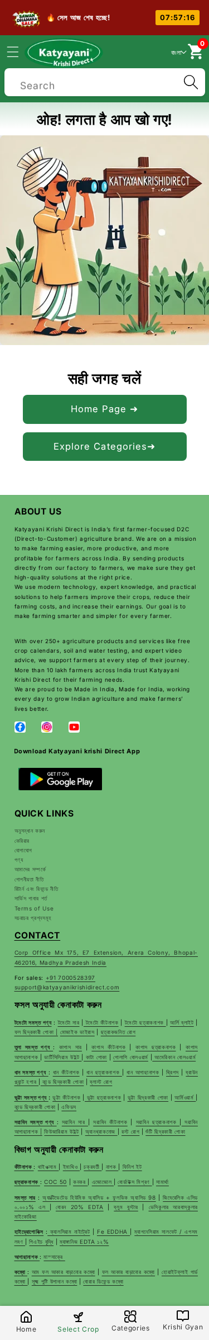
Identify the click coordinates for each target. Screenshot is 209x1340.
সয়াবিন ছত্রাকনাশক (157, 1122)
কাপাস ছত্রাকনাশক (155, 1047)
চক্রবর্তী (92, 1166)
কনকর (80, 1181)
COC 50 (55, 1181)
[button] (19, 51)
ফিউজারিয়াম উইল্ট (61, 1131)
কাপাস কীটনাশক (108, 1047)
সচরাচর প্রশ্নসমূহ (33, 917)
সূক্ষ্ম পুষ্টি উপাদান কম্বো (54, 1281)
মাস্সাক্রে (54, 1256)
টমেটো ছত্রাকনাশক (145, 1022)
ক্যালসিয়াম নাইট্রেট (68, 1231)
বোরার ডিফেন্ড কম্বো (103, 1281)
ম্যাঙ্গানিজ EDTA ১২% (84, 1241)
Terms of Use (34, 908)
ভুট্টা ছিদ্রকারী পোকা (148, 1097)
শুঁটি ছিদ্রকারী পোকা (165, 1131)
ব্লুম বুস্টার (126, 1207)
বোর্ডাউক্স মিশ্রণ (135, 1181)
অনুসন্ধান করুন (30, 830)
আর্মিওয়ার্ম (185, 1097)
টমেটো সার (69, 1022)
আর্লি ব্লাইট (182, 1022)
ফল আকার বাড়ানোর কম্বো (128, 1271)
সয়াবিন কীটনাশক (110, 1122)
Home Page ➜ (104, 408)
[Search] (190, 82)
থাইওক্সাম (48, 1166)
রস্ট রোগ (130, 1131)
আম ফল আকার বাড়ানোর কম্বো (63, 1271)
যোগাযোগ (23, 850)
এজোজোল (103, 1181)
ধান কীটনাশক (66, 1072)
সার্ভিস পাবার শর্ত (31, 898)
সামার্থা (162, 1181)
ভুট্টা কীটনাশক (66, 1097)
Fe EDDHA (113, 1231)
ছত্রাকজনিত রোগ (118, 1031)
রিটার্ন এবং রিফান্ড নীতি (36, 888)
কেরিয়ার (22, 840)
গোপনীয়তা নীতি (29, 879)
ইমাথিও (71, 1166)
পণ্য (18, 859)
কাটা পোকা (95, 1057)
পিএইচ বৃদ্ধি (41, 1241)
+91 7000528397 (70, 977)
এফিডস (68, 1106)
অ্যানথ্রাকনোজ (101, 1131)
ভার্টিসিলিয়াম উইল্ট (62, 1057)
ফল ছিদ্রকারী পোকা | (36, 1031)
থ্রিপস (172, 1072)
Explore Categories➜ (105, 446)
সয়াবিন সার (75, 1122)
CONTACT (37, 935)
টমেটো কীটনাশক (101, 1022)
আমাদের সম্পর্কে (30, 869)
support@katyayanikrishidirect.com (67, 987)
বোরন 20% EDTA (80, 1207)
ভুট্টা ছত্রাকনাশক (103, 1097)
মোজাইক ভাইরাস (77, 1031)
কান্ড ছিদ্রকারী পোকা (62, 1081)
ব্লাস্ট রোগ (101, 1081)
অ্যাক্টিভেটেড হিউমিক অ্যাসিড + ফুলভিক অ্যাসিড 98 (98, 1197)
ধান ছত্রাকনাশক (104, 1072)
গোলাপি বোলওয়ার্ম (130, 1057)
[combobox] (105, 81)
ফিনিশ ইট (132, 1166)
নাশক (112, 1166)
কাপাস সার (70, 1047)
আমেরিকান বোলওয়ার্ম (174, 1057)
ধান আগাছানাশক (143, 1072)
